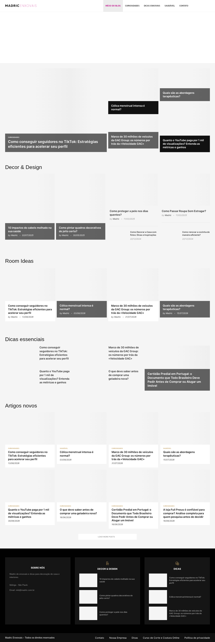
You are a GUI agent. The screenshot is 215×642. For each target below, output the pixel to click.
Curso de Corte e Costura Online (161, 637)
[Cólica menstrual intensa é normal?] (133, 91)
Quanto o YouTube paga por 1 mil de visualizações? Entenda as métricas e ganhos (183, 144)
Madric (14, 235)
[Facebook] (200, 6)
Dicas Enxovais (152, 6)
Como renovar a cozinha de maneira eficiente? (196, 233)
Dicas (135, 637)
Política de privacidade (197, 637)
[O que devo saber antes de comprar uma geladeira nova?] (90, 379)
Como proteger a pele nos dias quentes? (129, 213)
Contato (183, 6)
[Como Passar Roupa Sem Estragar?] (186, 190)
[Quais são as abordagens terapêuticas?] (185, 84)
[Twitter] (204, 6)
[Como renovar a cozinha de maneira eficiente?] (170, 236)
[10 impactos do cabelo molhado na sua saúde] (30, 207)
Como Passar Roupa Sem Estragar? (184, 211)
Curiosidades (132, 6)
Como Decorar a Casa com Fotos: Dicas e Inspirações (143, 233)
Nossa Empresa (118, 637)
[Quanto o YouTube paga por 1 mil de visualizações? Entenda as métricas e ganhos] (185, 127)
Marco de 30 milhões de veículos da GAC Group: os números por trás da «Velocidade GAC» (132, 140)
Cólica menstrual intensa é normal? (185, 597)
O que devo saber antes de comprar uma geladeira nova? (123, 375)
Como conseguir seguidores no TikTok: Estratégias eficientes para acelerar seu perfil (30, 309)
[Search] (208, 6)
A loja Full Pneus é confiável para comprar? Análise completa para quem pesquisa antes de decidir (184, 513)
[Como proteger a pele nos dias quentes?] (134, 190)
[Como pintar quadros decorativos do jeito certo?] (80, 207)
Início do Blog (113, 6)
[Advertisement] (107, 33)
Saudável (170, 6)
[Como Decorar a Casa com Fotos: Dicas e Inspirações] (118, 236)
